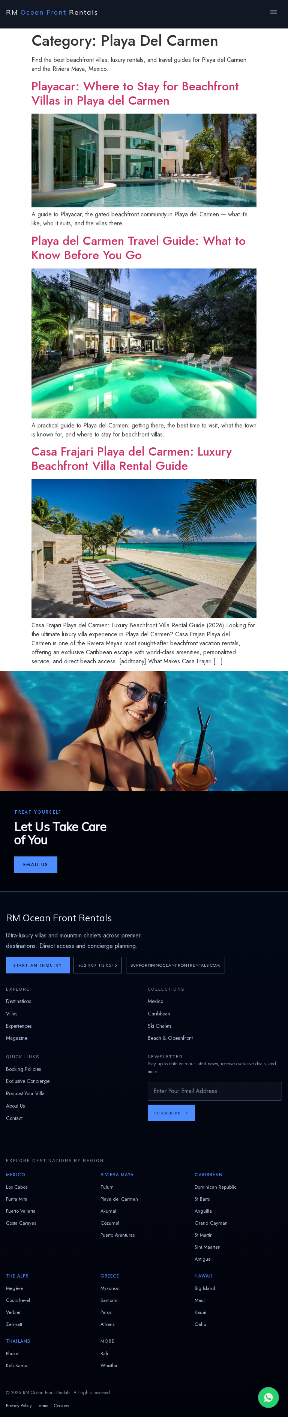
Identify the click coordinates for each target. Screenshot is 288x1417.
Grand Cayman (211, 1223)
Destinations (18, 1001)
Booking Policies (23, 1069)
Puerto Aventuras (117, 1235)
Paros (105, 1312)
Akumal (108, 1211)
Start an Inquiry (37, 965)
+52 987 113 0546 (97, 965)
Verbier (13, 1312)
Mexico (155, 1001)
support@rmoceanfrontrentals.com (175, 965)
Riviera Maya (117, 1175)
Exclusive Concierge (28, 1081)
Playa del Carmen (119, 1199)
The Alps (17, 1276)
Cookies (61, 1405)
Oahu (200, 1324)
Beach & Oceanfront (170, 1038)
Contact (14, 1118)
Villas (11, 1013)
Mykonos (109, 1288)
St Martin (204, 1235)
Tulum (107, 1187)
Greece (110, 1276)
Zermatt (14, 1324)
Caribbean (159, 1013)
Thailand (18, 1341)
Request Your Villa (25, 1093)
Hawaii (203, 1276)
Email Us (35, 865)
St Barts (202, 1199)
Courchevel (18, 1300)
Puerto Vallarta (21, 1211)
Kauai (200, 1312)
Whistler (108, 1365)
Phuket (13, 1353)
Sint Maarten (207, 1247)
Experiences (19, 1026)
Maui (200, 1300)
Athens (107, 1324)
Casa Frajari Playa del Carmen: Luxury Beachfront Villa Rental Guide (132, 458)
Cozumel (109, 1223)
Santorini (109, 1300)
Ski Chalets (159, 1026)
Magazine (16, 1038)
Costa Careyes (21, 1223)
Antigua (203, 1259)
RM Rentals (52, 12)
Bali (104, 1353)
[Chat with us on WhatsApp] (268, 1397)
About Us (15, 1106)
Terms (42, 1405)
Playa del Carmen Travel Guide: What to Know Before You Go (139, 248)
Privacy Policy (19, 1405)
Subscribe (171, 1113)
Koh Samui (17, 1365)
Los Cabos (16, 1187)
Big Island (205, 1288)
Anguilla (203, 1211)
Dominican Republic (216, 1187)
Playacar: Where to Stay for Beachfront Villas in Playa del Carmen (135, 93)
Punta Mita (16, 1199)
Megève (14, 1288)
